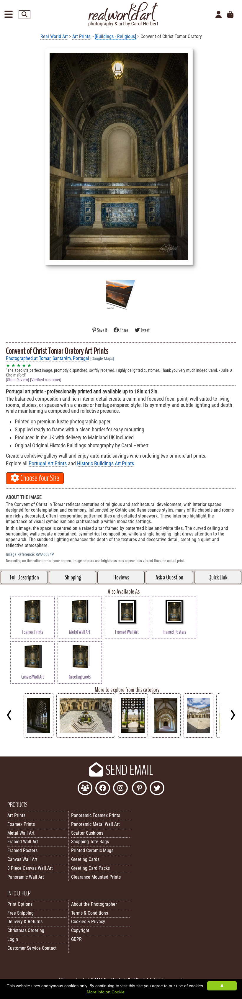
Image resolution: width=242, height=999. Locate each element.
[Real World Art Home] (123, 25)
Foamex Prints (21, 824)
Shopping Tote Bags (90, 841)
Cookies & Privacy (88, 921)
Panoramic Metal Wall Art (95, 824)
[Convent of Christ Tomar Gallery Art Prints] (38, 736)
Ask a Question (169, 577)
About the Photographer (94, 904)
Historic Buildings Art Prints (105, 463)
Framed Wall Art (22, 841)
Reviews (121, 577)
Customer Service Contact (32, 948)
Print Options (19, 904)
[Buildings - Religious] (115, 36)
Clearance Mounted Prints (96, 877)
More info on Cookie (106, 992)
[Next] (232, 715)
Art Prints (81, 36)
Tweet (145, 330)
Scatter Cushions (87, 833)
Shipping (73, 577)
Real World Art (54, 36)
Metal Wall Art (21, 833)
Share (124, 330)
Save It (102, 330)
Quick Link (217, 577)
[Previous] (9, 715)
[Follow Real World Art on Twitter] (157, 789)
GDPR (76, 939)
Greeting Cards (85, 859)
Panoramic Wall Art (25, 877)
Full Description (24, 577)
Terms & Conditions (89, 913)
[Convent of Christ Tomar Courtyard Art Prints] (198, 736)
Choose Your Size (39, 478)
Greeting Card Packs (90, 868)
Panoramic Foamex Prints (95, 815)
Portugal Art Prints (48, 463)
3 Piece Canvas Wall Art (30, 868)
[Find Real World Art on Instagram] (120, 789)
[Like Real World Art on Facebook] (102, 789)
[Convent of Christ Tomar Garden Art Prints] (133, 736)
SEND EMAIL (128, 770)
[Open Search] (24, 14)
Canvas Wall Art (22, 859)
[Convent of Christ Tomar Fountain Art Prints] (86, 736)
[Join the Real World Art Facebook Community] (85, 789)
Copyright (80, 930)
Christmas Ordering (25, 930)
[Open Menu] (8, 14)
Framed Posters (22, 850)
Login (12, 939)
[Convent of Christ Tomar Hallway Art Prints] (165, 736)
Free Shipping (20, 913)
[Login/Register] (218, 15)
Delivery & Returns (24, 921)
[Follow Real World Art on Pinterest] (139, 789)
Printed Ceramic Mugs (92, 850)
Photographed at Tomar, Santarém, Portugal (47, 358)
